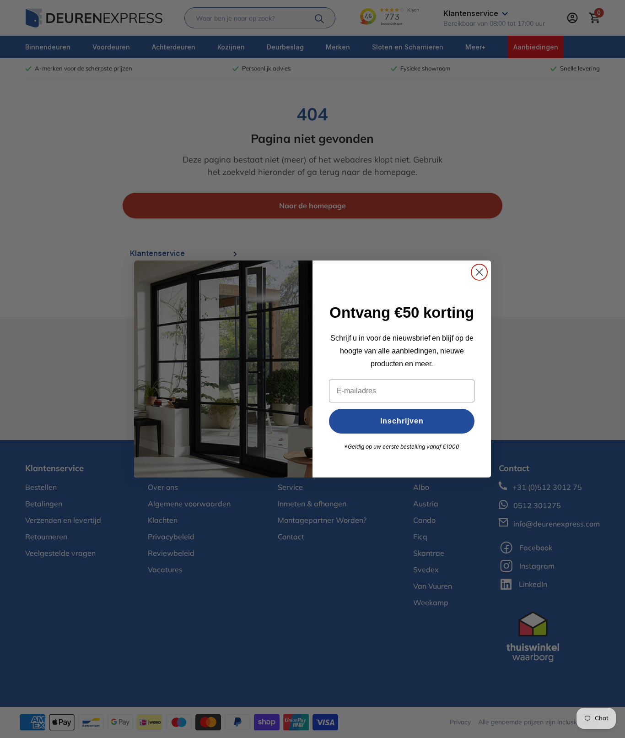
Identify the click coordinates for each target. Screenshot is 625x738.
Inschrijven (402, 421)
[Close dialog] (479, 272)
